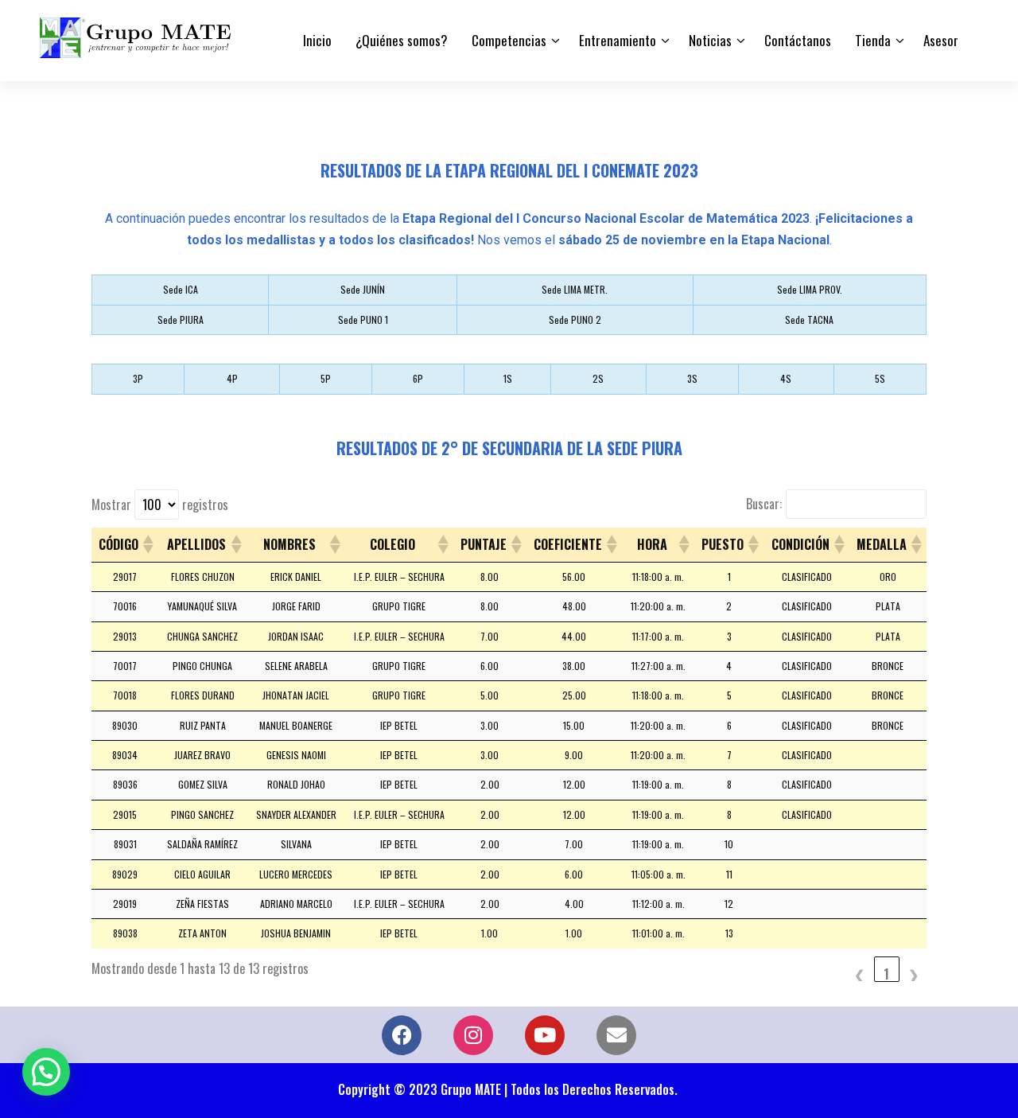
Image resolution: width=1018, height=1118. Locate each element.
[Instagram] (473, 1035)
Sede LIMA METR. (575, 289)
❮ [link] (859, 973)
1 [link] (887, 973)
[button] (147, 544)
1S (507, 378)
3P (138, 378)
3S (692, 378)
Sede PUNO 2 (575, 319)
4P (232, 378)
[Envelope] (616, 1035)
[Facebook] (402, 1035)
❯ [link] (913, 973)
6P (418, 378)
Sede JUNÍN (362, 289)
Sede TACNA (809, 319)
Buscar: (764, 503)
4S (785, 378)
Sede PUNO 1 (363, 319)
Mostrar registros (159, 504)
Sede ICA (180, 289)
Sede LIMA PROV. (809, 289)
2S (598, 378)
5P (326, 378)
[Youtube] (545, 1035)
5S (880, 378)
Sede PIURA (180, 319)
